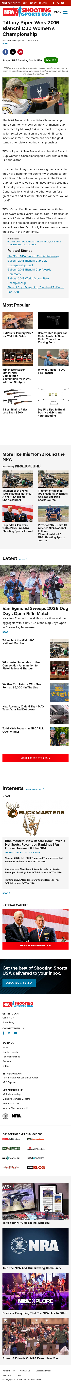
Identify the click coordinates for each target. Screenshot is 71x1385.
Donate (43, 2)
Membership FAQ (11, 1103)
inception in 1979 (13, 138)
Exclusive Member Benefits (16, 1099)
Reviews (6, 1061)
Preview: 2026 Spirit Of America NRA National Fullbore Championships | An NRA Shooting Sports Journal (52, 533)
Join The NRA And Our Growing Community (31, 1268)
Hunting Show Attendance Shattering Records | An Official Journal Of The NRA (32, 881)
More (22, 559)
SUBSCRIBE (19, 983)
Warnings (6, 1375)
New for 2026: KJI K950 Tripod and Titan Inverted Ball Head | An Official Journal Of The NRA (34, 859)
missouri (32, 244)
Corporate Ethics (43, 1370)
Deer (37, 852)
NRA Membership (11, 1094)
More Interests (34, 789)
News (5, 43)
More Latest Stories (45, 758)
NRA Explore (9, 1082)
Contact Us (8, 1017)
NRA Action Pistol (21, 218)
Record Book (27, 852)
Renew (33, 2)
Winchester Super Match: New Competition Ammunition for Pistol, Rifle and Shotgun (21, 665)
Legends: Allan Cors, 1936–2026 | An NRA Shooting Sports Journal (17, 528)
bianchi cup (13, 241)
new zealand (28, 241)
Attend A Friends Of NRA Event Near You (30, 1358)
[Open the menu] (65, 11)
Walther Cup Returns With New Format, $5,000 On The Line (21, 686)
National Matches (15, 905)
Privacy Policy (8, 1370)
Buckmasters (12, 852)
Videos (6, 1066)
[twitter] (13, 50)
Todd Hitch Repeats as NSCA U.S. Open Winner (23, 730)
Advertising (8, 1022)
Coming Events (10, 1052)
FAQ (19, 1375)
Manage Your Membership (15, 1108)
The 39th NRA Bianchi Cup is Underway (33, 256)
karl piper (55, 241)
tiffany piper (42, 241)
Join (25, 2)
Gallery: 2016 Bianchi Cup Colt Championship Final (27, 262)
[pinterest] (20, 50)
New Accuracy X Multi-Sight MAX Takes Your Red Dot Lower (23, 708)
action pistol (14, 244)
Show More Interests (44, 945)
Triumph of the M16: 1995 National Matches (18, 642)
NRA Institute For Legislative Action (20, 1077)
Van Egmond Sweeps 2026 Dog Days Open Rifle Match (35, 611)
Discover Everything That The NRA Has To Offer (34, 1313)
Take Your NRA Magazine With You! (26, 1223)
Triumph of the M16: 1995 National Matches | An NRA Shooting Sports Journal (17, 495)
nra (25, 244)
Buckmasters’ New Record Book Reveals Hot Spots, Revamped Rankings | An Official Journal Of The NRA (35, 844)
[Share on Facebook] (5, 50)
